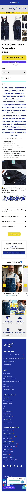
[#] (14, 307)
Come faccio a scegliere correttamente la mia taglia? (13, 210)
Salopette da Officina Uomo (11, 293)
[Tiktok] (14, 466)
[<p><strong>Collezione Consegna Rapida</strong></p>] (14, 2)
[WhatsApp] (21, 466)
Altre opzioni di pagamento (14, 64)
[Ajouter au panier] (4, 285)
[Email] (17, 466)
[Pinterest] (11, 466)
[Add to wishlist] (19, 266)
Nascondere (7, 84)
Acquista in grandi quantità (9, 221)
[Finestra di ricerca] (19, 8)
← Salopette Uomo (14, 234)
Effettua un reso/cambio (8, 226)
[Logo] (12, 8)
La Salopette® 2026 (7, 476)
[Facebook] (7, 466)
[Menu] (2, 8)
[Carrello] (25, 8)
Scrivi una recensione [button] (14, 253)
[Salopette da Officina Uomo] (12, 278)
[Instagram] (4, 466)
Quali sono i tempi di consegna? (10, 216)
